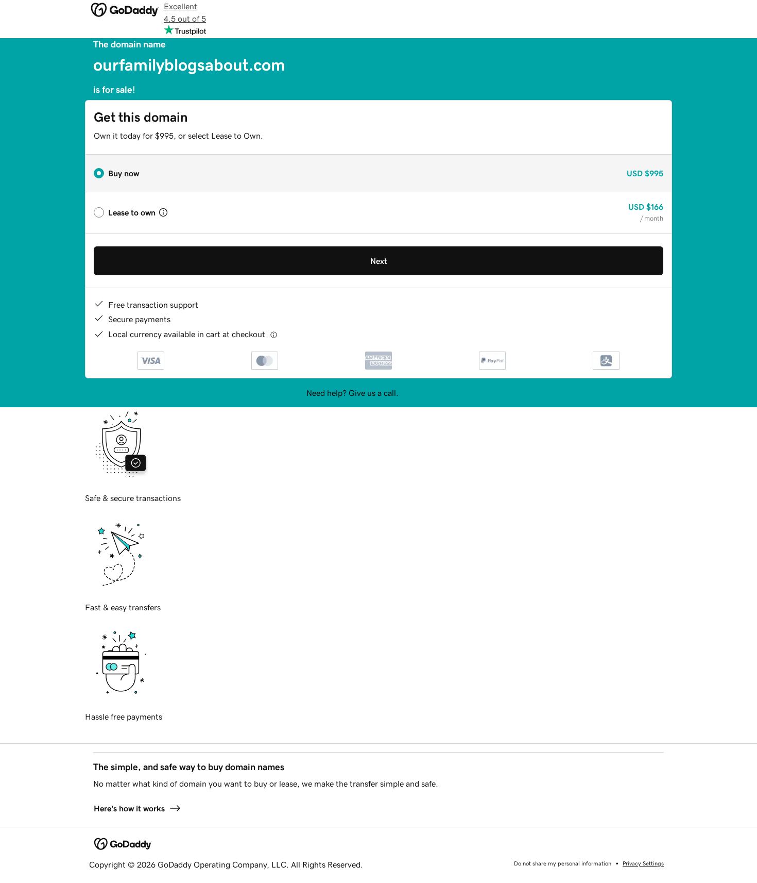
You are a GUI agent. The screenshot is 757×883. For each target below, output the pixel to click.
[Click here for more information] (273, 334)
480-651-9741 (426, 393)
